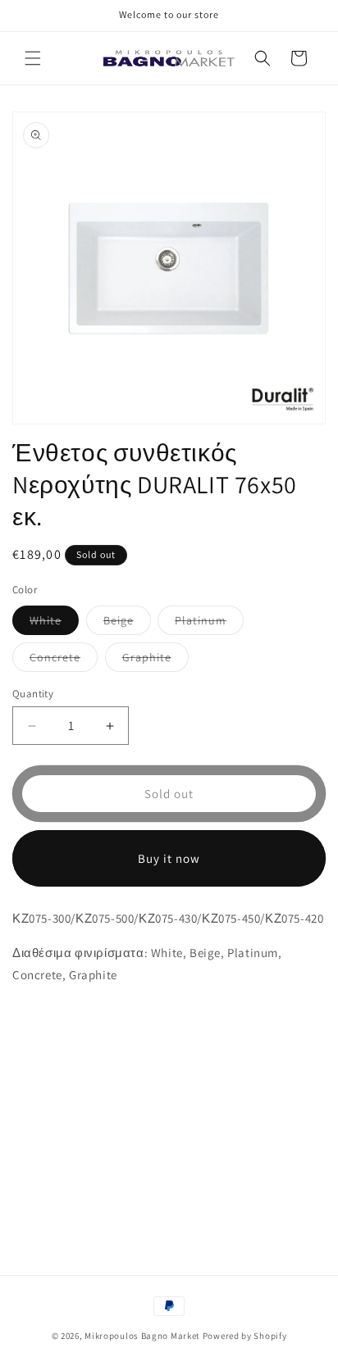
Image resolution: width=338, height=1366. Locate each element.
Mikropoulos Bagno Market (142, 1335)
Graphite (155, 660)
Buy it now (169, 858)
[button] (33, 58)
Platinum (209, 623)
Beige (127, 623)
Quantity (32, 694)
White (54, 623)
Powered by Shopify (245, 1335)
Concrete (64, 660)
